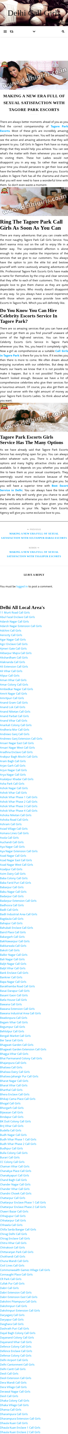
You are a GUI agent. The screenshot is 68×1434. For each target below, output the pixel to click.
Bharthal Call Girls (11, 1090)
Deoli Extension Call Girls (15, 1378)
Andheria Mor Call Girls (14, 729)
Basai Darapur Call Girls (15, 991)
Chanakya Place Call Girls (15, 1171)
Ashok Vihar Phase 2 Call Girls (18, 801)
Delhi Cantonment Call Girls (17, 1364)
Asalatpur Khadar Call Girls (16, 779)
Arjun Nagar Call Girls (13, 770)
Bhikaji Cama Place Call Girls (17, 1099)
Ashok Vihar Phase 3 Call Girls (18, 806)
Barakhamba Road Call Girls (17, 986)
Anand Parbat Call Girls (14, 716)
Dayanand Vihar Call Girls (16, 1342)
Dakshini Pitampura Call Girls (18, 1301)
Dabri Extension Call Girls (16, 1292)
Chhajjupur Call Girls (13, 1216)
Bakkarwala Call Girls (13, 945)
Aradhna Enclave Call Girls (16, 752)
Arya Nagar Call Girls (13, 774)
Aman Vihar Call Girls (13, 680)
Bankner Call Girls (11, 977)
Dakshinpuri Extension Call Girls (20, 1310)
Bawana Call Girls (11, 1004)
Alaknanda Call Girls (12, 662)
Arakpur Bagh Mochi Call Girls (19, 756)
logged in (22, 586)
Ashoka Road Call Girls (14, 819)
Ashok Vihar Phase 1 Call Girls (18, 797)
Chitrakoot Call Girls (12, 1247)
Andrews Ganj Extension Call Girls (21, 738)
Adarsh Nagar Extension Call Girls (21, 626)
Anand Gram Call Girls (14, 702)
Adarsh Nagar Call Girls (14, 621)
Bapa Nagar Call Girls (13, 981)
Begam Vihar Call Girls (14, 1022)
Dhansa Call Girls (10, 1409)
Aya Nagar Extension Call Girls (19, 851)
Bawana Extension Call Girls (17, 1009)
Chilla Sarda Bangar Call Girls (18, 1229)
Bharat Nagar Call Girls (14, 1081)
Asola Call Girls (9, 837)
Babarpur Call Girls (12, 887)
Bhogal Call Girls (10, 1103)
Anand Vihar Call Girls (13, 720)
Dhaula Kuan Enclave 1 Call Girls (20, 1427)
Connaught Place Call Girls (16, 1274)
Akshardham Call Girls (14, 657)
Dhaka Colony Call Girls (14, 1400)
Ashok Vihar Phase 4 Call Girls (18, 810)
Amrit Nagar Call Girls (13, 693)
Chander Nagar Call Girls (15, 1184)
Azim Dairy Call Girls (13, 873)
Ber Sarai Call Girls (11, 1040)
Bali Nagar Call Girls (12, 959)
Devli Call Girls (9, 1396)
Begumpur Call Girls (12, 1027)
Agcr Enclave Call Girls (14, 644)
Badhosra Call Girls (12, 905)
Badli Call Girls (9, 909)
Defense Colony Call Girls (15, 1355)
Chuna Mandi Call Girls (14, 1261)
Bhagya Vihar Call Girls (14, 1054)
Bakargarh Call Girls (12, 936)
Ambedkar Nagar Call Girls (16, 689)
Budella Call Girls (10, 1130)
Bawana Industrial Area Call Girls (20, 1013)
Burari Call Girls (10, 1157)
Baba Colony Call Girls (14, 878)
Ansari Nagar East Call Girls (17, 743)
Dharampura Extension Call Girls (20, 1418)
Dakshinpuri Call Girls (13, 1306)
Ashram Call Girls (11, 824)
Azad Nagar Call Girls (13, 855)
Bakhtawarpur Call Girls (15, 941)
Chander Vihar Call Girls (15, 1189)
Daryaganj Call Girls (12, 1315)
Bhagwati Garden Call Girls (16, 1045)
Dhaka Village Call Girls (14, 1405)
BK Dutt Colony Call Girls (15, 1121)
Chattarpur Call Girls (12, 1198)
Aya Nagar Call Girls (12, 846)
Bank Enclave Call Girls (14, 972)
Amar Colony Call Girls (14, 684)
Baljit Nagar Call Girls (13, 963)
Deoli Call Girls (9, 1373)
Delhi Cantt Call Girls (13, 1369)
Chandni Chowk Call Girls (15, 1193)
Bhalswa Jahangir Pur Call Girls (19, 1076)
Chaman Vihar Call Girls (14, 1166)
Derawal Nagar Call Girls (15, 1391)
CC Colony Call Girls (12, 1162)
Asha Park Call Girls (12, 783)
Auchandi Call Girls (12, 842)
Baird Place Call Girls (13, 932)
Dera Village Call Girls (13, 1387)
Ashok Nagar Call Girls (14, 788)
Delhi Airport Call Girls (14, 1360)
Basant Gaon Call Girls (14, 995)
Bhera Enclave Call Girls (14, 1094)
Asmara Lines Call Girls (14, 833)
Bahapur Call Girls (11, 923)
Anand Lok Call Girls (12, 707)
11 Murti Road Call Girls (15, 612)
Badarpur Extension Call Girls (18, 900)
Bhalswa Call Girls (11, 1067)
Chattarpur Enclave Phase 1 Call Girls (23, 1202)
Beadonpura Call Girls (13, 1018)
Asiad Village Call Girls (14, 828)
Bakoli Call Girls (10, 950)
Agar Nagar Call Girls (13, 639)
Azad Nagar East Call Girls (16, 860)
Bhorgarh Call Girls (12, 1108)
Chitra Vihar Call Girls (13, 1243)
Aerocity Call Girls (11, 635)
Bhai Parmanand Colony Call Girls (21, 1058)
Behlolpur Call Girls (12, 1031)
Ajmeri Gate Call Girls (13, 648)
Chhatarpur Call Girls (13, 1220)
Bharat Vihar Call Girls (13, 1085)
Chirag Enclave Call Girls (15, 1238)
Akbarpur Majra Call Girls (16, 653)
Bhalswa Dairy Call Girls (15, 1072)
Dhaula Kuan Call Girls (14, 1423)
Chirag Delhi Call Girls (13, 1234)
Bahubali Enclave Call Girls (16, 927)
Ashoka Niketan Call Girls (15, 815)
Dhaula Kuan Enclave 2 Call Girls (20, 1432)
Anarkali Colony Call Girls (16, 725)
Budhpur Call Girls (11, 1148)
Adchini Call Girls (10, 630)
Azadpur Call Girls (11, 869)
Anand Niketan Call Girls (15, 711)
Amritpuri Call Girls (12, 698)
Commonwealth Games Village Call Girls (25, 1270)
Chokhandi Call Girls (12, 1256)
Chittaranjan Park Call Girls (16, 1252)
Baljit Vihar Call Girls (12, 968)
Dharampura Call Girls (14, 1414)
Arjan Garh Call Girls (12, 765)
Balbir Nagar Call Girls (13, 954)
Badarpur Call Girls (12, 896)
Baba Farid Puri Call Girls (15, 882)
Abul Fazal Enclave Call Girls (17, 617)
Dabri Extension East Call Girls (18, 1297)
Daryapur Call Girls (12, 1319)
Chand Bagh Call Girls (13, 1180)
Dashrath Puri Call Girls (14, 1328)
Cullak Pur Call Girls (12, 1283)
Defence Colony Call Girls (15, 1346)
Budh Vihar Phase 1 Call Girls (18, 1139)
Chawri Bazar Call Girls (14, 1211)
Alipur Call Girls (9, 675)
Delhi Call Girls (34, 13)
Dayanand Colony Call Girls (17, 1337)
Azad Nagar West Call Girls (16, 864)
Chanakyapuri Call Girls (14, 1175)
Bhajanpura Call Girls (13, 1063)
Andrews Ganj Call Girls (14, 734)
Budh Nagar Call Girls (13, 1135)
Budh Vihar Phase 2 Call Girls (18, 1144)
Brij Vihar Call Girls (11, 1126)
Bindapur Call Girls (11, 1117)
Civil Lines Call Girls (12, 1265)
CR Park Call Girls (10, 1279)
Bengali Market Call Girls (15, 1036)
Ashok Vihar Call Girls (13, 792)
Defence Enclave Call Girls (16, 1351)
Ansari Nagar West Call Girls (17, 747)
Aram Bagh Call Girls (13, 761)
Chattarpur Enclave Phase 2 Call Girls (23, 1207)
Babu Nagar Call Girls (13, 891)
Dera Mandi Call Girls (13, 1382)
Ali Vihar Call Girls (11, 671)
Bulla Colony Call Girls (14, 1153)
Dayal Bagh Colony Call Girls (17, 1333)
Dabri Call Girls (9, 1288)
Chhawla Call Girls (11, 1225)
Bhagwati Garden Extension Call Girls (23, 1049)
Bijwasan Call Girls (11, 1112)
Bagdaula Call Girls (11, 918)
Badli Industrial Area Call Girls (18, 914)
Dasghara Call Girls (12, 1324)
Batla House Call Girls (13, 1000)
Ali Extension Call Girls (14, 666)
